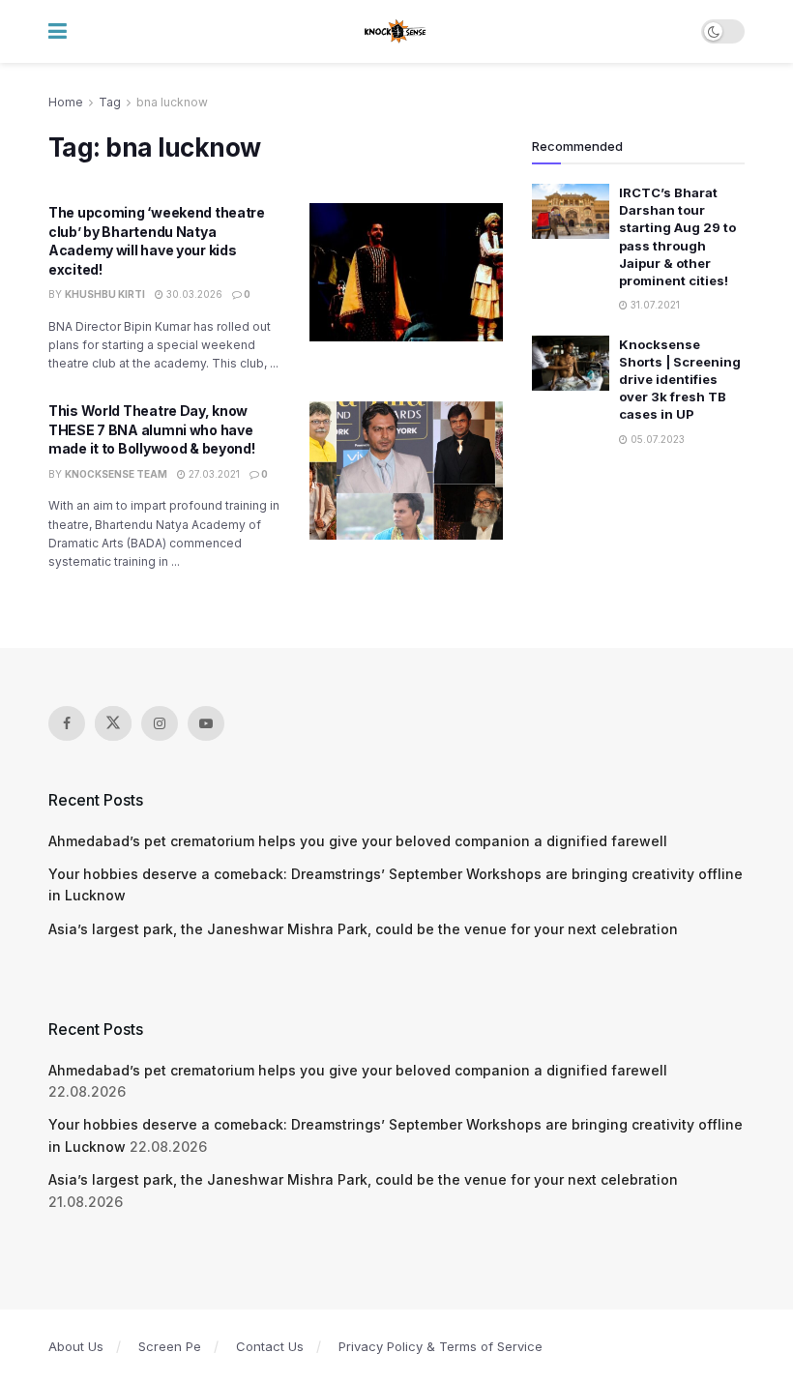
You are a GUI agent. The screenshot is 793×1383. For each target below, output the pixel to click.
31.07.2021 (654, 304)
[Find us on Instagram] (159, 723)
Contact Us (270, 1346)
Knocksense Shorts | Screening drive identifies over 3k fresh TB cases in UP (680, 380)
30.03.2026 (192, 294)
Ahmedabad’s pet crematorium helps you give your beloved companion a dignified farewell (357, 841)
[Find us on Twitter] (113, 723)
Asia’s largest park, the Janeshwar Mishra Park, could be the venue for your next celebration (363, 929)
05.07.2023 (656, 439)
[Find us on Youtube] (206, 723)
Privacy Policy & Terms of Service (440, 1346)
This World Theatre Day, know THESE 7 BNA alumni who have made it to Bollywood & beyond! (151, 429)
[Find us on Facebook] (66, 723)
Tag (110, 102)
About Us (75, 1346)
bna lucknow (172, 102)
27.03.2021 (213, 474)
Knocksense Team (116, 474)
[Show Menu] (57, 31)
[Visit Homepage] (396, 32)
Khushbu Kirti (105, 294)
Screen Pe (169, 1346)
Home (65, 102)
